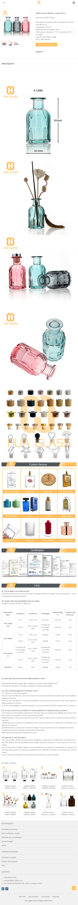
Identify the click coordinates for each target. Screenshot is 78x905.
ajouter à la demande (46, 44)
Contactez (45, 896)
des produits (33, 896)
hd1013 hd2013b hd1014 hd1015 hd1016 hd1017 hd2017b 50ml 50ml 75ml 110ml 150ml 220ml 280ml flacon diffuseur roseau (10, 814)
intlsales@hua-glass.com (13, 880)
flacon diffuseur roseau (11, 833)
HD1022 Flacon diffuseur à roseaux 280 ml (48, 814)
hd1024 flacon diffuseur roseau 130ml (67, 814)
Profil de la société (9, 857)
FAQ (3, 865)
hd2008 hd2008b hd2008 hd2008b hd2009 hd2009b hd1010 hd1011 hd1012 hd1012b (48, 787)
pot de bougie (7, 841)
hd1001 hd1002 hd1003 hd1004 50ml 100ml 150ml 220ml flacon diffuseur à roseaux (10, 787)
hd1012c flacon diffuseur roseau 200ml (67, 787)
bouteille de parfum (9, 829)
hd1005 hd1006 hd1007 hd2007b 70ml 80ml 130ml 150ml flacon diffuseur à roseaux (29, 787)
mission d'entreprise (10, 861)
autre (4, 845)
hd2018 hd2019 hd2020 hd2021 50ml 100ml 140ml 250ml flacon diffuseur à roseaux (29, 814)
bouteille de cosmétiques (12, 837)
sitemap (56, 896)
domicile (22, 896)
